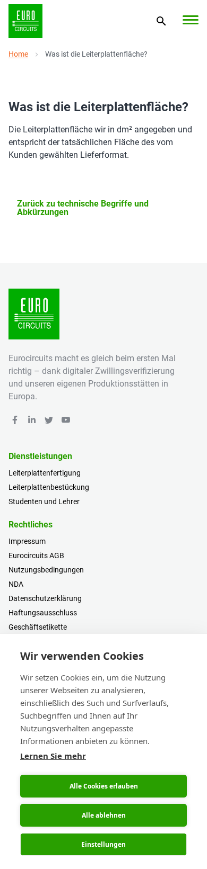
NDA (15, 584)
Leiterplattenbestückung (48, 487)
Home (18, 54)
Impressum (27, 541)
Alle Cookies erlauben (104, 786)
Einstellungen (103, 844)
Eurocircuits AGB (36, 555)
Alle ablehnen (104, 815)
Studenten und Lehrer (44, 501)
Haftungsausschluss (42, 612)
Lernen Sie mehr (53, 755)
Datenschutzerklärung (45, 598)
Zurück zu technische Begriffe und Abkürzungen (83, 208)
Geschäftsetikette (37, 627)
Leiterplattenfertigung (44, 473)
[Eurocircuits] (25, 21)
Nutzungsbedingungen (46, 570)
